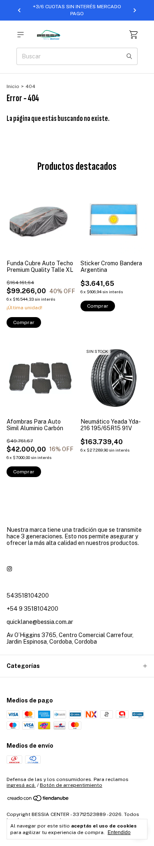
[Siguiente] (135, 10)
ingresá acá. (21, 785)
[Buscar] (129, 56)
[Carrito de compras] (133, 34)
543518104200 (28, 595)
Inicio (13, 86)
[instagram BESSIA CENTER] (9, 569)
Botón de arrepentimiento (71, 785)
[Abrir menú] (20, 34)
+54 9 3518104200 (32, 608)
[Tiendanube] (38, 800)
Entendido (119, 832)
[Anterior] (19, 10)
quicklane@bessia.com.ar (40, 622)
